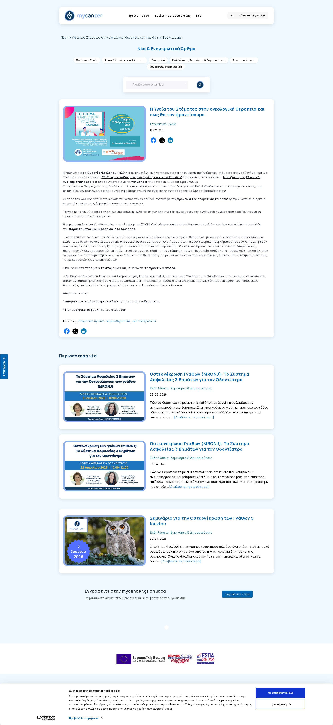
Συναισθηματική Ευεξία (166, 66)
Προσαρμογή (279, 703)
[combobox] (157, 85)
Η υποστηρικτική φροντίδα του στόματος (95, 310)
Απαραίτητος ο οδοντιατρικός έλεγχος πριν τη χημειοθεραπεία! (112, 301)
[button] (166, 48)
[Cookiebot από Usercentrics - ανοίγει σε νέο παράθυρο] (46, 718)
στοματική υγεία (132, 242)
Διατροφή (158, 60)
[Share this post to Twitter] (162, 140)
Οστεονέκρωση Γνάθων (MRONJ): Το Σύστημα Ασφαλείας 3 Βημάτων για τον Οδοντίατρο (199, 376)
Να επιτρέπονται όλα (280, 692)
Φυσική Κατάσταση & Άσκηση (124, 60)
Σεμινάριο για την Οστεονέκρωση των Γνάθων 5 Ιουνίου (201, 520)
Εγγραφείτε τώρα (237, 594)
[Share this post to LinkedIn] (170, 140)
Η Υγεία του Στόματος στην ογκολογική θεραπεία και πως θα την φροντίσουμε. (207, 111)
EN (232, 15)
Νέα (199, 16)
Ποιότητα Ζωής (86, 60)
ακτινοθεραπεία (144, 321)
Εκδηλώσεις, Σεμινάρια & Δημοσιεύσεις (198, 60)
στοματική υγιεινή (91, 321)
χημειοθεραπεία (118, 321)
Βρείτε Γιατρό (138, 16)
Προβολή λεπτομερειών (83, 718)
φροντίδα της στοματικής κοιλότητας (204, 199)
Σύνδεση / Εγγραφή (252, 15)
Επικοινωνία (4, 366)
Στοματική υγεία (244, 60)
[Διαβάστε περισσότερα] (194, 417)
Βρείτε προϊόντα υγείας (173, 16)
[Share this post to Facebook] (153, 140)
